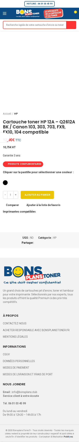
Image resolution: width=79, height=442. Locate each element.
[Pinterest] (46, 242)
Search (71, 25)
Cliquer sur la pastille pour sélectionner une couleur (38, 172)
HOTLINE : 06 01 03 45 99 (39, 3)
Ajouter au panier (37, 194)
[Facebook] (37, 242)
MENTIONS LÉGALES (15, 336)
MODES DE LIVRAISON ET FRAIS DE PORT (28, 374)
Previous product (66, 114)
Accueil (7, 113)
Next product (74, 114)
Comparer (12, 205)
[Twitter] (42, 242)
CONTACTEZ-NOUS (14, 323)
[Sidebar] (5, 137)
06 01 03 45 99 (17, 403)
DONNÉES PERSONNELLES (19, 361)
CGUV (6, 354)
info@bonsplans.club (24, 392)
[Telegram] (55, 242)
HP (16, 113)
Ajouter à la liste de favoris (43, 205)
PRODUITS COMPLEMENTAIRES (24, 164)
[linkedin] (51, 242)
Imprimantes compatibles (19, 211)
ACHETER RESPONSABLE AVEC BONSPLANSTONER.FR (36, 330)
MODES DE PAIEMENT (16, 367)
